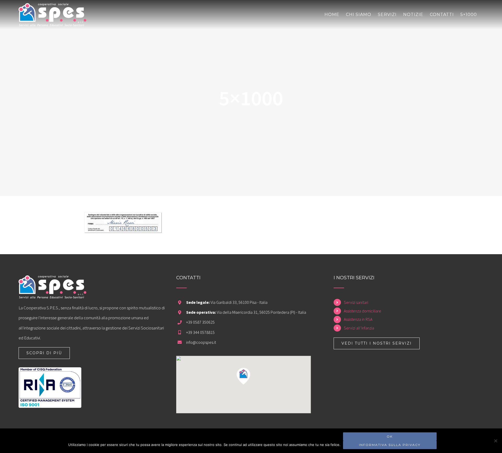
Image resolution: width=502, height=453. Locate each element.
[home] (52, 280)
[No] (495, 440)
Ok (390, 436)
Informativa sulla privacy (389, 445)
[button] (243, 376)
